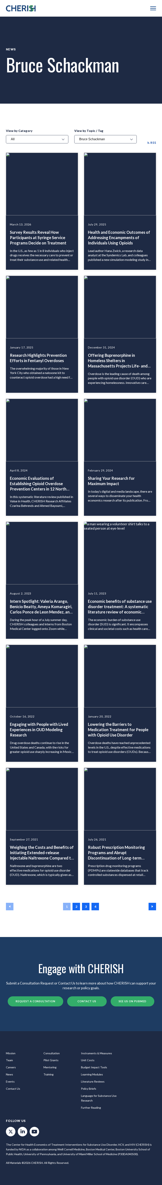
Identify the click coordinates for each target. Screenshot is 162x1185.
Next (152, 906)
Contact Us (86, 1001)
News (11, 49)
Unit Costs (87, 1060)
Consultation (51, 1053)
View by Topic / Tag (89, 131)
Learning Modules (92, 1074)
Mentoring (50, 1067)
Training (48, 1074)
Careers (11, 1067)
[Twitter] (10, 1131)
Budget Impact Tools (94, 1067)
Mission (10, 1053)
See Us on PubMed (132, 1001)
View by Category (19, 131)
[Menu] (153, 8)
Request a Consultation (35, 1001)
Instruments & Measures (96, 1053)
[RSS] (151, 142)
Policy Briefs (88, 1088)
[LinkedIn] (22, 1131)
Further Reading (91, 1107)
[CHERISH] (21, 8)
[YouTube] (34, 1131)
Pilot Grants (50, 1060)
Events (10, 1081)
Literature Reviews (93, 1081)
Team (9, 1060)
